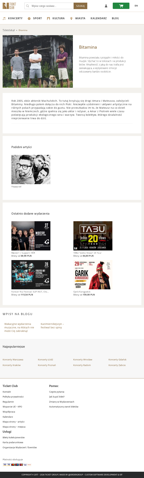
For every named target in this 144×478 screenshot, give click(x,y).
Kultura (59, 18)
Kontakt (7, 392)
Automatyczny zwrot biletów (63, 407)
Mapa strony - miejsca (14, 427)
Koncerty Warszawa (13, 359)
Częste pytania (56, 392)
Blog (115, 18)
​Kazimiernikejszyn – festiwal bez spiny (52, 325)
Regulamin (8, 402)
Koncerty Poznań (47, 365)
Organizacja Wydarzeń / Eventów (20, 447)
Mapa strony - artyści (13, 422)
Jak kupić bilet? (56, 397)
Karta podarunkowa (13, 442)
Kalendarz (99, 18)
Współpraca (9, 412)
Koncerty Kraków (12, 365)
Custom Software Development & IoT (103, 474)
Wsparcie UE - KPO (12, 407)
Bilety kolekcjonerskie (14, 437)
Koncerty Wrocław (82, 359)
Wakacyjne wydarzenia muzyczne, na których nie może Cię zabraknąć (19, 325)
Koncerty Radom (82, 365)
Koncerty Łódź (45, 359)
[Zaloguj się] (106, 6)
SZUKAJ (80, 6)
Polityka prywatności (13, 397)
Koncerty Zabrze (117, 365)
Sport (37, 18)
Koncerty (15, 18)
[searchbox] (49, 6)
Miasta (80, 18)
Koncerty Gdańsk (117, 359)
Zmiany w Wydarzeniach (61, 402)
